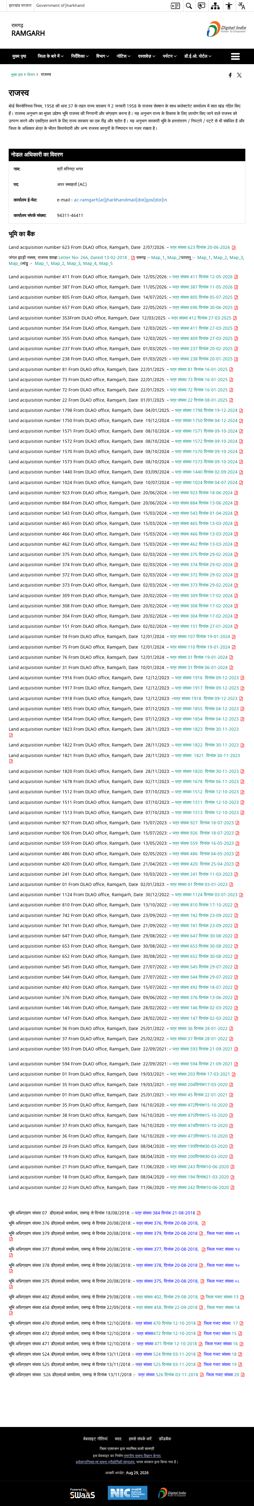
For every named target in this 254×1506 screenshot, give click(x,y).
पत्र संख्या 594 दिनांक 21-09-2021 (203, 1064)
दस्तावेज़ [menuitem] (144, 56)
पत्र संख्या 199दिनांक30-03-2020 (199, 1146)
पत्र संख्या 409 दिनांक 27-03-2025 (203, 338)
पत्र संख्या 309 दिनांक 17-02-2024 (203, 595)
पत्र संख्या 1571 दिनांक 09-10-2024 (207, 431)
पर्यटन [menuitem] (168, 56)
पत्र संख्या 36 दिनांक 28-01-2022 (199, 1028)
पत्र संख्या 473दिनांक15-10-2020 (199, 1136)
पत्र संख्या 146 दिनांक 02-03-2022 (203, 1008)
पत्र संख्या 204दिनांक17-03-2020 (199, 1084)
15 (234, 1333)
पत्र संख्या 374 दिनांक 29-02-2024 (203, 564)
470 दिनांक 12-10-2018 (174, 1323)
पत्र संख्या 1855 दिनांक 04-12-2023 (207, 709)
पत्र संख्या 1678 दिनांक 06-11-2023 (207, 781)
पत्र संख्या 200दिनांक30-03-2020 (199, 1156)
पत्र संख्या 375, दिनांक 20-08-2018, (168, 1281)
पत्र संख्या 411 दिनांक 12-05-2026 (203, 277)
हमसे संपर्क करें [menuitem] (140, 1439)
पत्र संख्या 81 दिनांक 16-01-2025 (199, 369)
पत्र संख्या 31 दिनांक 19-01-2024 (199, 657)
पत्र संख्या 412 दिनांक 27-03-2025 (202, 318)
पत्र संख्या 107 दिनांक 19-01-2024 (200, 636)
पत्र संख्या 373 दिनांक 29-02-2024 (203, 585)
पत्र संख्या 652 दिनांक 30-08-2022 (203, 956)
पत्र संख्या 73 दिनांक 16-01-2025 (199, 379)
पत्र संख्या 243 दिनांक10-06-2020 (199, 1167)
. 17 (234, 1323)
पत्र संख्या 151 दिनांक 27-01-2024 (203, 626)
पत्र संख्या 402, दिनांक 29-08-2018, (168, 1297)
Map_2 (174, 257)
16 (235, 1344)
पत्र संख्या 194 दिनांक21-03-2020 (199, 1177)
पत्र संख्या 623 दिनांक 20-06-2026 (200, 247)
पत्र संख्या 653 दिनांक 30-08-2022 (203, 946)
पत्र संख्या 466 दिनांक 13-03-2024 (203, 534)
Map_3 (236, 257)
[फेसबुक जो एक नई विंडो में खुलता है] (230, 75)
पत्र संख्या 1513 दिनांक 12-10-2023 (207, 812)
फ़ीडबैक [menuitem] (165, 1439)
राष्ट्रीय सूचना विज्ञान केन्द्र (142, 1456)
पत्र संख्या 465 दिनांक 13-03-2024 (203, 523)
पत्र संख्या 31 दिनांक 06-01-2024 (199, 667)
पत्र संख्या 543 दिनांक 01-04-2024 (203, 513)
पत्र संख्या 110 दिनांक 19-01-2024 (200, 647)
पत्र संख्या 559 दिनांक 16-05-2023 (204, 843)
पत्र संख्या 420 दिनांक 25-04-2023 (204, 864)
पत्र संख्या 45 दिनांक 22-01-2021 (199, 1095)
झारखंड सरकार (20, 5)
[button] (237, 56)
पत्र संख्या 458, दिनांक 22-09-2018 (167, 1307)
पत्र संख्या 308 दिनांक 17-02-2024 (203, 606)
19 (234, 1364)
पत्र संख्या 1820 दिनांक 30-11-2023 (207, 771)
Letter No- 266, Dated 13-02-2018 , (95, 257)
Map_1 (158, 257)
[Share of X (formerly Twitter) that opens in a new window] (239, 75)
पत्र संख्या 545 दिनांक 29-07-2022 (203, 967)
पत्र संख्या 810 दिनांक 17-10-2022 (203, 905)
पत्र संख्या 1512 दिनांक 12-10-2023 (207, 792)
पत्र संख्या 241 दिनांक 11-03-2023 (203, 874)
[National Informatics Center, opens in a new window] (127, 1493)
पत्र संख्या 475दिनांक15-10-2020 (199, 1115)
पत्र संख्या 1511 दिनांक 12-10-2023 (207, 802)
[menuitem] (175, 5)
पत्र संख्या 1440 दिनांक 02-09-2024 (207, 472)
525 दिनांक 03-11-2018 (174, 1364)
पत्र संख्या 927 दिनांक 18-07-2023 (204, 823)
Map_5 (106, 263)
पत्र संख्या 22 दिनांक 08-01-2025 (199, 400)
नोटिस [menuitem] (121, 56)
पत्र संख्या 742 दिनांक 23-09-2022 (203, 915)
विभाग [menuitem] (100, 56)
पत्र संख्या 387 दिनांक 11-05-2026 (203, 287)
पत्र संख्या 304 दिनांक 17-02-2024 (203, 616)
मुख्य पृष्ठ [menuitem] (19, 56)
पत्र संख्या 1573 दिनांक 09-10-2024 (207, 462)
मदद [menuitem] (118, 1439)
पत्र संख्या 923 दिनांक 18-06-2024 (203, 493)
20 (236, 1375)
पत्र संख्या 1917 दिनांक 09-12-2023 (207, 688)
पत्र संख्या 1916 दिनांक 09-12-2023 (207, 678)
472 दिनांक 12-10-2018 (175, 1333)
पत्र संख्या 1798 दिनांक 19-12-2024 (207, 410)
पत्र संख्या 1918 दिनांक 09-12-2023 (206, 698)
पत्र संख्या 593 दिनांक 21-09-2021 (203, 1049)
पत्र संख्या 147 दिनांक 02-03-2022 (203, 1018)
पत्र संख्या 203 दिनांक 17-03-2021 (200, 1074)
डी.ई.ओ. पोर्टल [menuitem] (195, 56)
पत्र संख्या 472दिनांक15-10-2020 (199, 1105)
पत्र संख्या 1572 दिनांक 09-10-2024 (207, 441)
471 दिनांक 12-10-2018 (175, 1344)
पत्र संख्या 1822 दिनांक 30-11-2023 (207, 745)
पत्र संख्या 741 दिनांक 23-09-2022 (203, 926)
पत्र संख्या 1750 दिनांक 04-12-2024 (207, 420)
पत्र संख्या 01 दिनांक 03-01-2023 (199, 884)
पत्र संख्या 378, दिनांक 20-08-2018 (167, 1265)
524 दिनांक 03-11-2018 (174, 1354)
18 (234, 1354)
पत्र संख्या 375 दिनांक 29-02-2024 (203, 554)
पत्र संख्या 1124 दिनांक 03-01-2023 (207, 895)
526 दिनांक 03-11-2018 (177, 1375)
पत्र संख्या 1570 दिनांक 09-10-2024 (207, 451)
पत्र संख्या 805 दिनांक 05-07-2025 (203, 297)
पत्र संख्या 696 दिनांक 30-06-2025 (203, 307)
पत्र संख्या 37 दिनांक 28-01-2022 (199, 1039)
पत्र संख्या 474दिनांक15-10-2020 (199, 1125)
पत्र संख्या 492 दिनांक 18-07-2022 (203, 987)
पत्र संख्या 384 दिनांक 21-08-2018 (165, 1213)
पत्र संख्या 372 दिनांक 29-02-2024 (203, 575)
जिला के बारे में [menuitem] (48, 56)
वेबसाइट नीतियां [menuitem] (95, 1439)
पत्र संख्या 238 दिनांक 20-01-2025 (203, 359)
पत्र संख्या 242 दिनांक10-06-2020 (199, 1187)
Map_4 (15, 263)
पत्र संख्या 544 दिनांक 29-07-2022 (203, 977)
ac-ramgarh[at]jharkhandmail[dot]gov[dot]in (120, 200)
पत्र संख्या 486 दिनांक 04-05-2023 (204, 854)
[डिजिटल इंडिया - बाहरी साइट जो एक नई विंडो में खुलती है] (219, 42)
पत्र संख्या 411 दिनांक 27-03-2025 (203, 328)
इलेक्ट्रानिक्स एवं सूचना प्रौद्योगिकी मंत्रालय (105, 1462)
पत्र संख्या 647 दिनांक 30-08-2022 (203, 936)
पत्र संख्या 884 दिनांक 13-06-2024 (203, 503)
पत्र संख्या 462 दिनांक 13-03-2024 (203, 544)
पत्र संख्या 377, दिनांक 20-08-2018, (168, 1249)
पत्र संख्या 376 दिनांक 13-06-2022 (203, 997)
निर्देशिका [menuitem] (78, 56)
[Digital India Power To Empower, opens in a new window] (172, 1494)
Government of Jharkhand (60, 5)
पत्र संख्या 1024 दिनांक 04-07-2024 (207, 482)
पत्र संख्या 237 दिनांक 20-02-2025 (203, 349)
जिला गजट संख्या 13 (223, 1297)
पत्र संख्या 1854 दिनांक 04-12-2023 (207, 719)
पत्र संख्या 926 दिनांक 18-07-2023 (204, 833)
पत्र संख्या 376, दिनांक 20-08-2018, (168, 1223)
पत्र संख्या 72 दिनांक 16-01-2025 (199, 390)
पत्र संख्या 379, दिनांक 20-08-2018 (167, 1233)
